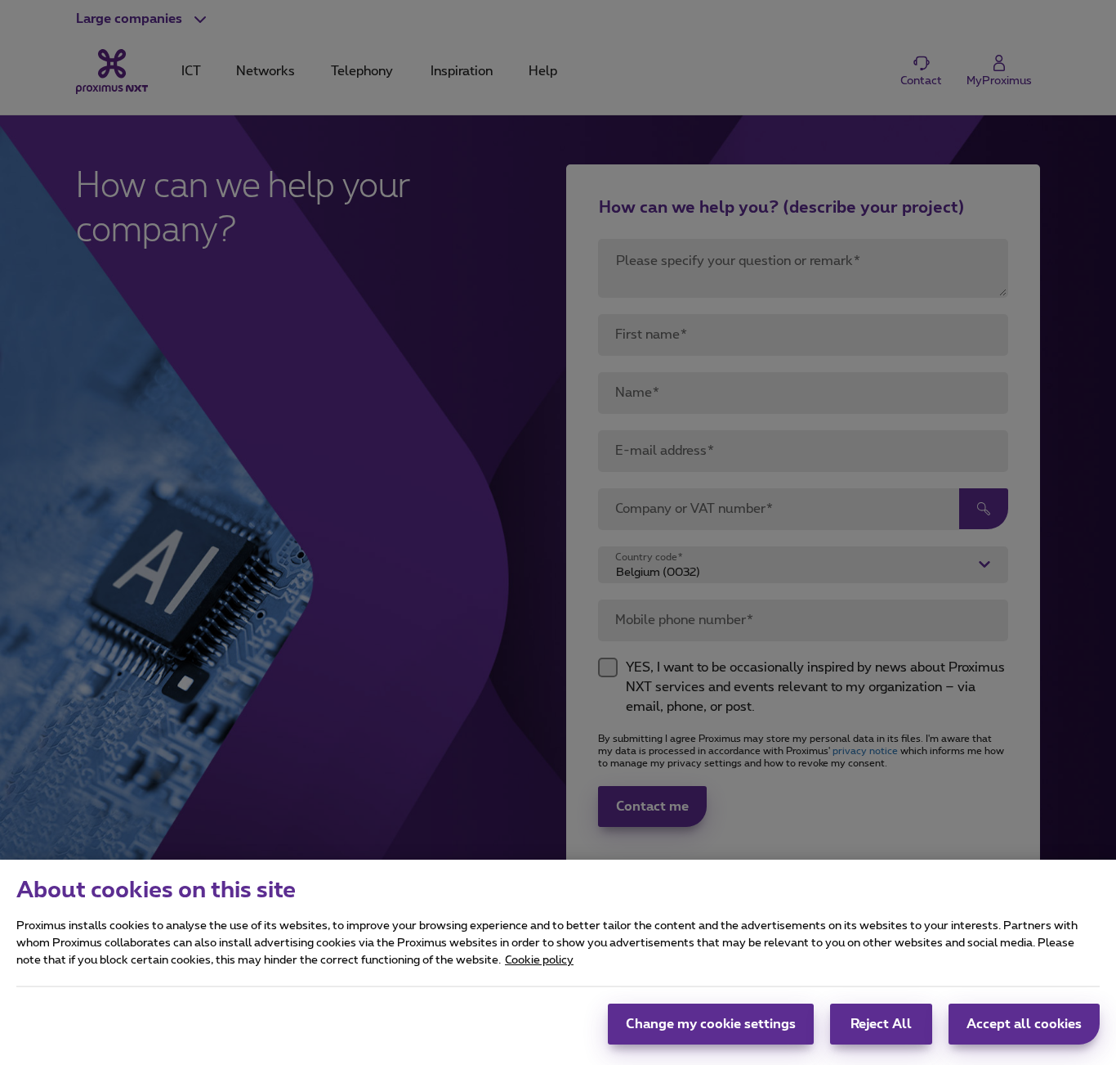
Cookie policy (539, 960)
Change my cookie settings (711, 1024)
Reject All (881, 1024)
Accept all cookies (1024, 1024)
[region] (558, 962)
